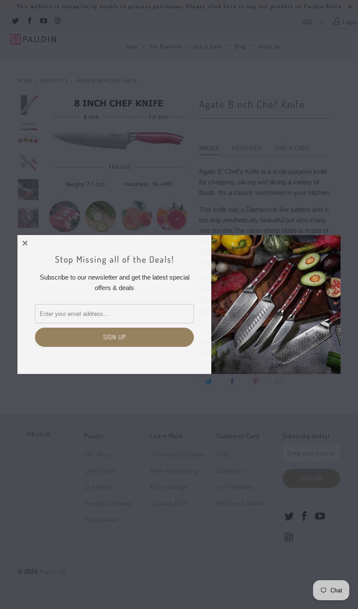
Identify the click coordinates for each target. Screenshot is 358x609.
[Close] (25, 243)
